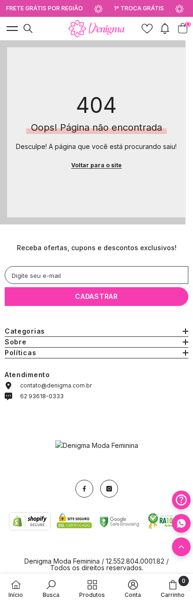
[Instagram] (109, 489)
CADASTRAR (96, 296)
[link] (51, 588)
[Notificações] (165, 28)
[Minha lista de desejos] (147, 28)
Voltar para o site (96, 165)
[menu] (11, 28)
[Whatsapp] (181, 523)
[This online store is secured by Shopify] (30, 521)
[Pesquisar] (28, 28)
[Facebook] (84, 489)
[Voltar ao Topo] (181, 546)
